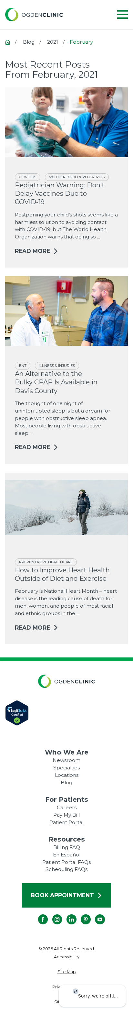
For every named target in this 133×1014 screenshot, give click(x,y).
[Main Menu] (122, 14)
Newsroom (66, 760)
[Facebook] (38, 914)
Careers (67, 807)
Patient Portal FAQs (66, 862)
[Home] (34, 14)
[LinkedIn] (67, 914)
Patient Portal (66, 822)
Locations (66, 775)
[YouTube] (95, 914)
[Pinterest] (81, 914)
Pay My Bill (66, 815)
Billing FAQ (66, 847)
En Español (66, 855)
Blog (66, 782)
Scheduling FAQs (66, 869)
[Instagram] (52, 914)
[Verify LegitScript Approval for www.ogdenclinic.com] (66, 713)
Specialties (66, 768)
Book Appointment (62, 895)
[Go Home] (7, 42)
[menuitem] (66, 957)
